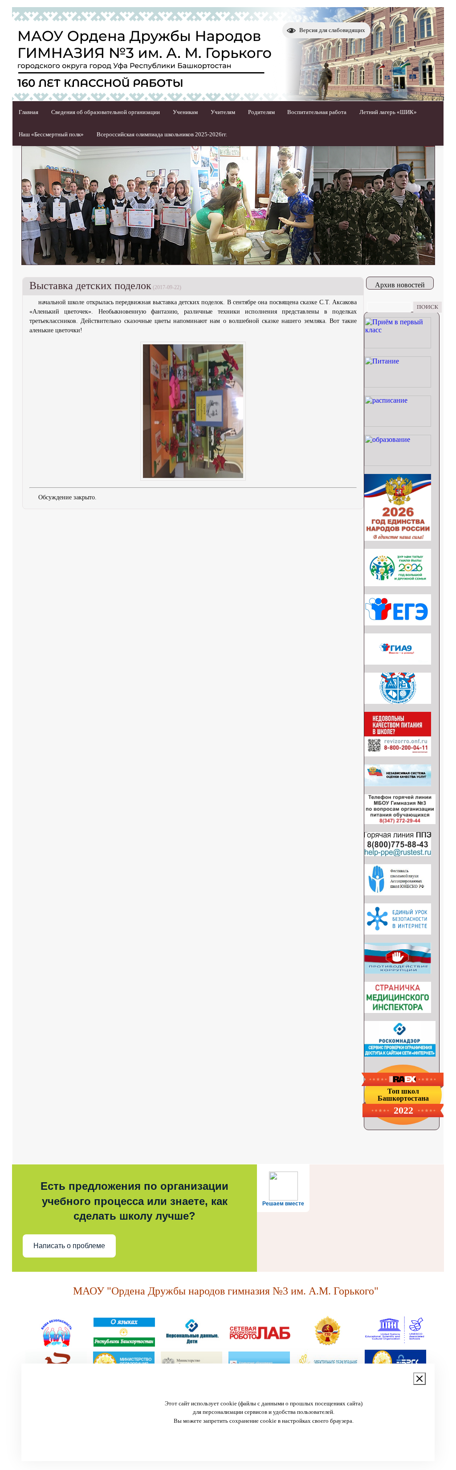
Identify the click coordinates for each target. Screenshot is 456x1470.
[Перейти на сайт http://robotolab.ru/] (259, 1343)
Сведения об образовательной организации (105, 112)
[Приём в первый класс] (397, 346)
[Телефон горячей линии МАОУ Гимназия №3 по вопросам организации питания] (400, 821)
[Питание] (397, 385)
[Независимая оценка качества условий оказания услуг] (397, 784)
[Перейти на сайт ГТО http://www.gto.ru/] (327, 1343)
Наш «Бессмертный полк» (51, 134)
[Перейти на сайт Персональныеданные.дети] (192, 1343)
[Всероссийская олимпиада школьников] (397, 701)
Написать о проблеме (69, 1246)
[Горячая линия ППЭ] (397, 854)
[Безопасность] (56, 1343)
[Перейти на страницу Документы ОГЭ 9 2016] (397, 662)
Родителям (261, 112)
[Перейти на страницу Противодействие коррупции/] (397, 971)
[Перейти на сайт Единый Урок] (397, 932)
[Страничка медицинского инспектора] (397, 1010)
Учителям (223, 112)
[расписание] (397, 424)
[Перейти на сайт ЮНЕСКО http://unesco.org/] (395, 1343)
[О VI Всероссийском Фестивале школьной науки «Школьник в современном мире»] (397, 893)
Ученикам (185, 112)
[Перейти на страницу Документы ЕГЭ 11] (397, 623)
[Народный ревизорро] (397, 754)
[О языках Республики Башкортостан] (124, 1343)
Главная (28, 112)
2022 (403, 1110)
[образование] (397, 463)
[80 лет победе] (397, 584)
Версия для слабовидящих (332, 30)
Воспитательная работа (316, 112)
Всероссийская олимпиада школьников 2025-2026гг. (162, 134)
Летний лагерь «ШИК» (388, 112)
